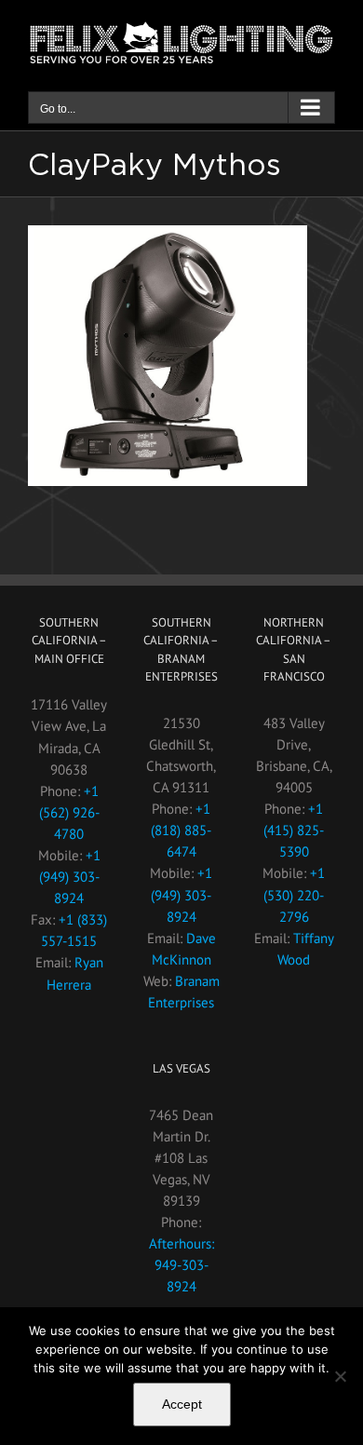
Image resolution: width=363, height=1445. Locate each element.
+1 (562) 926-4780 (69, 812)
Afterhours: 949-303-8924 (181, 1265)
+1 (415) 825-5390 (293, 830)
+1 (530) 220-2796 (294, 894)
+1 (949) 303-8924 (70, 876)
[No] (339, 1376)
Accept (182, 1404)
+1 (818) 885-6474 (181, 830)
